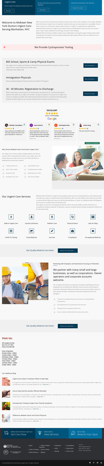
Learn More (42, 10)
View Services (51, 434)
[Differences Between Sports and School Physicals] (6, 418)
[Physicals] (72, 217)
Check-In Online (45, 449)
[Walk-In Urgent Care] (11, 217)
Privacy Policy (69, 448)
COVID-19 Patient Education (44, 446)
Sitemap (57, 451)
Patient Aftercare (33, 452)
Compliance (58, 445)
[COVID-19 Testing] (11, 231)
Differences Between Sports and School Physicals (29, 415)
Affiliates (43, 452)
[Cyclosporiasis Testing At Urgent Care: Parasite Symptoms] (6, 406)
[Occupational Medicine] (93, 231)
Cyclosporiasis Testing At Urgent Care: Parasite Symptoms (32, 403)
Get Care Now (18, 434)
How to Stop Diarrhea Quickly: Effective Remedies (29, 391)
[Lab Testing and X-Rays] (93, 217)
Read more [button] (33, 138)
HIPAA (56, 448)
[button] (3, 131)
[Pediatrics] (52, 217)
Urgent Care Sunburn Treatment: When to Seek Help (30, 379)
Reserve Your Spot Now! (66, 250)
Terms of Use (69, 451)
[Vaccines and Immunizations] (52, 231)
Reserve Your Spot (78, 8)
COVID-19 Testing (33, 449)
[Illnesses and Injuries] (31, 217)
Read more (46, 384)
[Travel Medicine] (31, 231)
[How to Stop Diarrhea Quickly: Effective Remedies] (6, 394)
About (30, 445)
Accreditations (70, 445)
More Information (89, 65)
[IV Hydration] (72, 231)
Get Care (8, 11)
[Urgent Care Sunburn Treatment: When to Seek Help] (6, 382)
